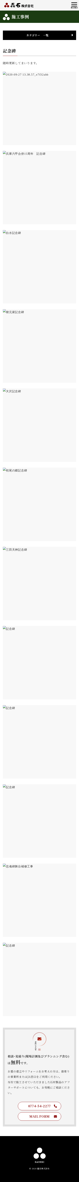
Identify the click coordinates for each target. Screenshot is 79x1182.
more (39, 130)
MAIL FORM (39, 1116)
